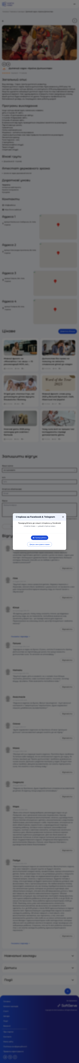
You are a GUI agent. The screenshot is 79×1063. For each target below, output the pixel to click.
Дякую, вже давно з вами (39, 544)
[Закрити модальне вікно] (63, 517)
